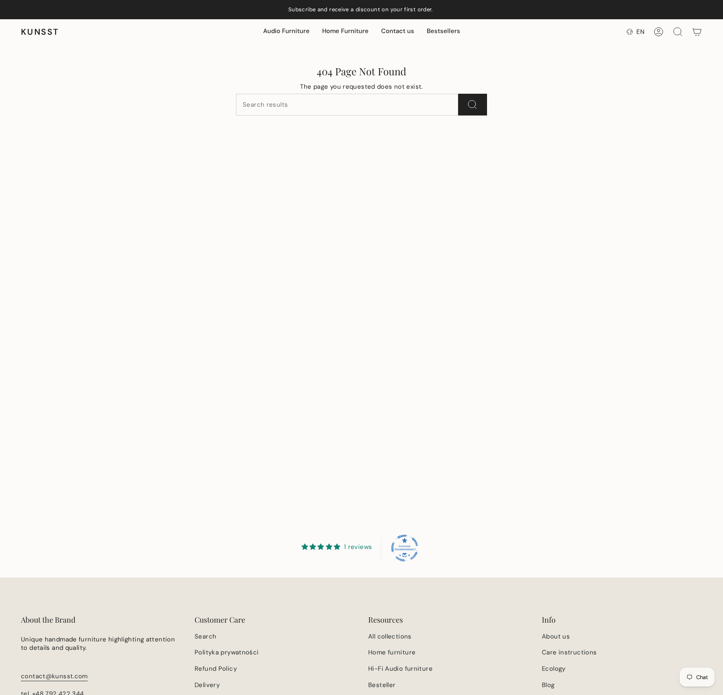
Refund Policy (216, 668)
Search (205, 636)
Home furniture (391, 652)
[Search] (472, 104)
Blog (548, 685)
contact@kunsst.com (54, 676)
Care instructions (569, 652)
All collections (390, 636)
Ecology (554, 668)
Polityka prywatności (227, 652)
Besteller (381, 685)
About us (556, 636)
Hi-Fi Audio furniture (400, 668)
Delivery (207, 685)
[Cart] (697, 32)
